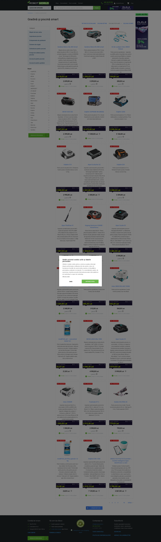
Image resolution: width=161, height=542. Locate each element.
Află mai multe (66, 276)
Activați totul (90, 281)
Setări (70, 281)
